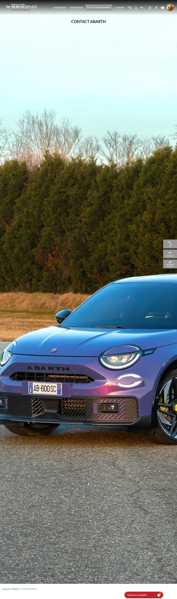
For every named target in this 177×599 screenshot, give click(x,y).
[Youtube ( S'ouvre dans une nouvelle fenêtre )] (163, 8)
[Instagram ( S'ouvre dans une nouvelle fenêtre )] (150, 8)
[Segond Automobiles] (21, 7)
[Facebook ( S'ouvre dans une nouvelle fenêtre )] (156, 8)
